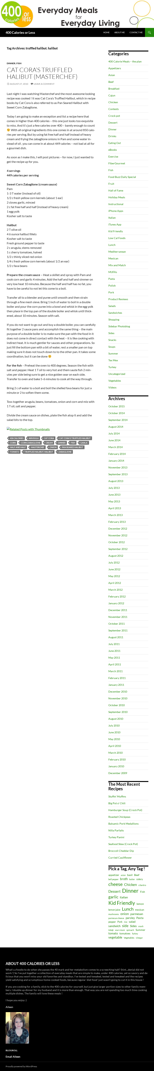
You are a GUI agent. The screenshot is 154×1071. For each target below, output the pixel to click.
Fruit (111, 183)
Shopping (113, 319)
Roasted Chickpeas (119, 816)
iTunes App (114, 224)
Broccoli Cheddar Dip (121, 850)
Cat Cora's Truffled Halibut (75, 438)
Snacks (112, 339)
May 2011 (114, 657)
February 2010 (117, 759)
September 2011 (118, 630)
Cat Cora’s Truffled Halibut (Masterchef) (42, 73)
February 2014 (117, 453)
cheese (115, 884)
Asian (111, 75)
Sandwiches (115, 312)
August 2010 (115, 718)
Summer (113, 353)
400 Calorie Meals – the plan (125, 61)
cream (49, 442)
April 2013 (114, 508)
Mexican (113, 258)
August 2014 (115, 426)
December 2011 (117, 610)
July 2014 (114, 433)
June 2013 (114, 494)
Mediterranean (117, 251)
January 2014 (116, 460)
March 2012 (115, 589)
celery (139, 879)
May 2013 (114, 501)
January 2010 (116, 766)
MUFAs (112, 272)
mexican (139, 909)
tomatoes (124, 933)
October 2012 (116, 542)
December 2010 (117, 691)
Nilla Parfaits (116, 830)
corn (13, 442)
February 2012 (117, 596)
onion (53, 447)
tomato (14, 452)
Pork (111, 292)
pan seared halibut (72, 447)
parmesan (136, 914)
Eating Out (114, 143)
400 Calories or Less (20, 32)
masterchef (37, 447)
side (125, 925)
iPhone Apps (115, 210)
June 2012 (114, 569)
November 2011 (117, 616)
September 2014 (118, 419)
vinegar (139, 937)
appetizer (113, 874)
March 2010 (115, 752)
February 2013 (117, 521)
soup (110, 930)
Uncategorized (116, 373)
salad (132, 921)
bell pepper (113, 879)
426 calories (16, 438)
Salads (112, 306)
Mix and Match (117, 265)
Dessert (112, 122)
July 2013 (114, 487)
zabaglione (65, 452)
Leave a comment (44, 83)
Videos (112, 387)
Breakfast (113, 88)
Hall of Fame (115, 190)
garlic (84, 442)
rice (125, 922)
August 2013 (115, 481)
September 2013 (118, 474)
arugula (34, 438)
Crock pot (114, 115)
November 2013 (117, 467)
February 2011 (117, 678)
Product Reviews (118, 299)
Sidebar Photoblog (119, 326)
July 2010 (114, 725)
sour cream (120, 930)
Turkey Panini (116, 837)
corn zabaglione (30, 442)
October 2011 (116, 623)
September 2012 (118, 548)
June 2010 (114, 732)
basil (130, 874)
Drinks (112, 136)
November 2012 (117, 535)
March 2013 (115, 515)
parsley (130, 918)
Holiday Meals (116, 197)
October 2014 (116, 413)
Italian (112, 217)
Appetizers (114, 68)
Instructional (115, 204)
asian (123, 875)
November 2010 (117, 698)
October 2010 (116, 705)
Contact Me (136, 32)
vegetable (115, 937)
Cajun (111, 95)
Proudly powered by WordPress (21, 1066)
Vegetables (114, 380)
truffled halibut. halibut (38, 452)
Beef (111, 81)
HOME (106, 32)
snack (140, 926)
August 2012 (115, 555)
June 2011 (114, 650)
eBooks (112, 149)
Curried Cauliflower (120, 857)
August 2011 (115, 637)
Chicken (113, 102)
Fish (18, 63)
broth (124, 879)
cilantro (142, 885)
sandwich (114, 926)
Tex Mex (113, 360)
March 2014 (115, 447)
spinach (130, 930)
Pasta (111, 278)
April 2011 (114, 664)
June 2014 (114, 440)
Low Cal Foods (116, 238)
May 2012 (114, 576)
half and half (18, 447)
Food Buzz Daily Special (122, 176)
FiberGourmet (116, 163)
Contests (113, 109)
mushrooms (113, 914)
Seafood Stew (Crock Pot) (123, 844)
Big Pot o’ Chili (116, 803)
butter (132, 879)
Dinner (11, 63)
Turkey (112, 367)
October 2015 (116, 406)
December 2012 (117, 528)
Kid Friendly (115, 231)
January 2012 (116, 603)
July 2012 (114, 562)
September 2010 (118, 711)
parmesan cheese (116, 918)
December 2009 (117, 773)
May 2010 (114, 739)
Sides (111, 333)
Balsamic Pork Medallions (123, 823)
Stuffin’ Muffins (117, 796)
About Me (119, 32)
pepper (112, 921)
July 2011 (114, 644)
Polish (112, 285)
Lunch (112, 244)
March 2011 (115, 671)
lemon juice (114, 909)
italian (124, 897)
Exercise (113, 156)
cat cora (49, 438)
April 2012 (114, 582)
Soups (111, 346)
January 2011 (116, 684)
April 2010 (114, 745)
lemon (140, 903)
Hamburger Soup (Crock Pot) (125, 810)
